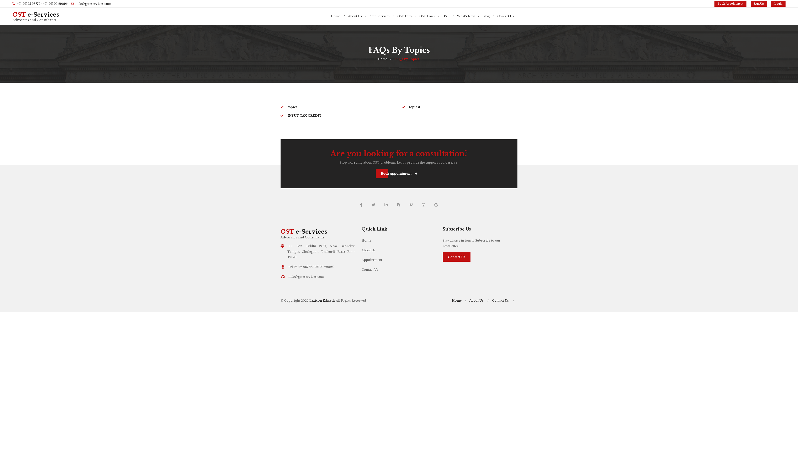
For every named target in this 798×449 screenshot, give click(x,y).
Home (338, 16)
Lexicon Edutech (322, 300)
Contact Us (505, 16)
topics (292, 107)
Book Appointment (730, 3)
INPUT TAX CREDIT (304, 115)
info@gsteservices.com (93, 4)
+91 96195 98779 (28, 4)
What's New (468, 16)
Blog (488, 16)
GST (448, 16)
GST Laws (429, 16)
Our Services (382, 16)
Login (778, 3)
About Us (357, 16)
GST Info (406, 16)
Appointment (372, 260)
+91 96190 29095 (55, 4)
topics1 (414, 107)
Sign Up (759, 3)
